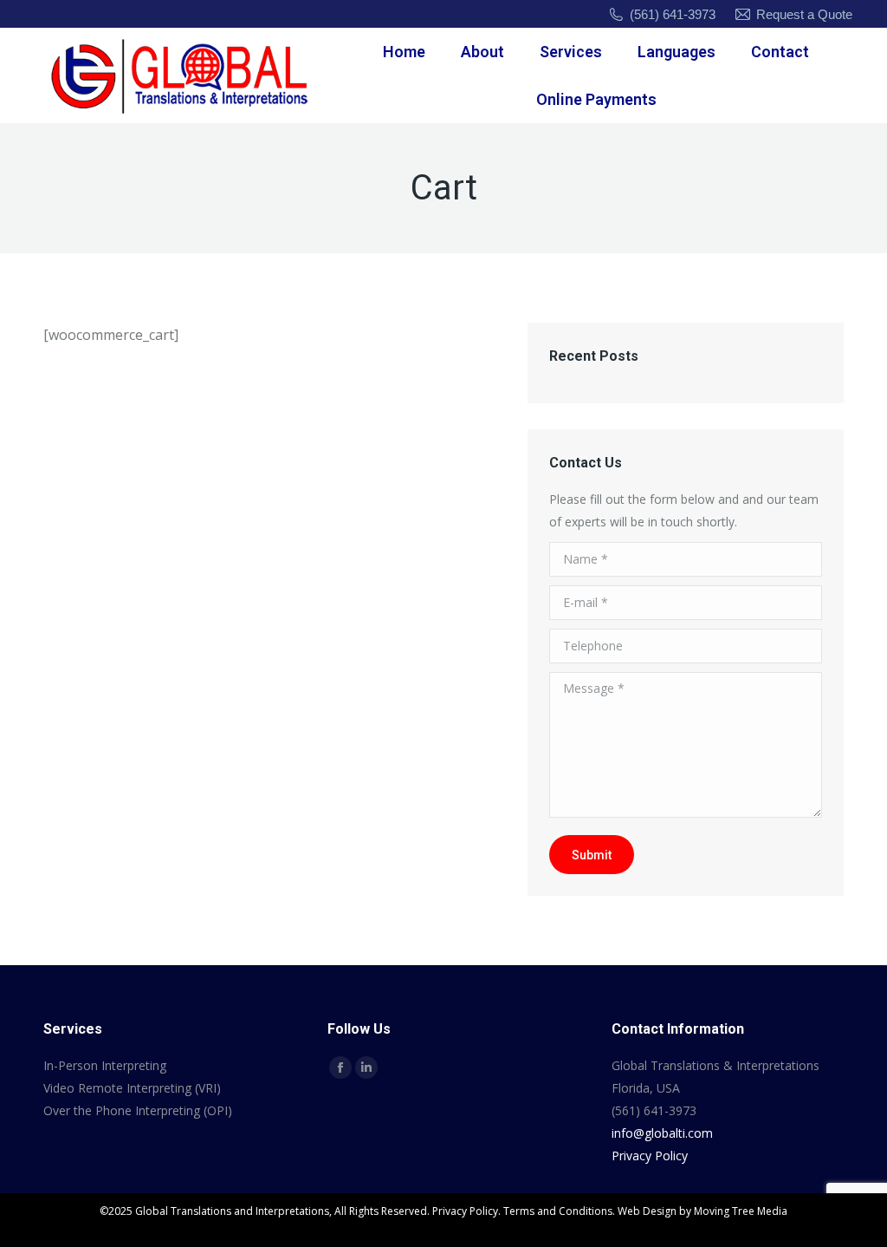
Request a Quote (804, 14)
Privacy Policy (650, 1155)
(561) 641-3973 (672, 14)
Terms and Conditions (557, 1211)
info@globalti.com (662, 1133)
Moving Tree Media (740, 1211)
